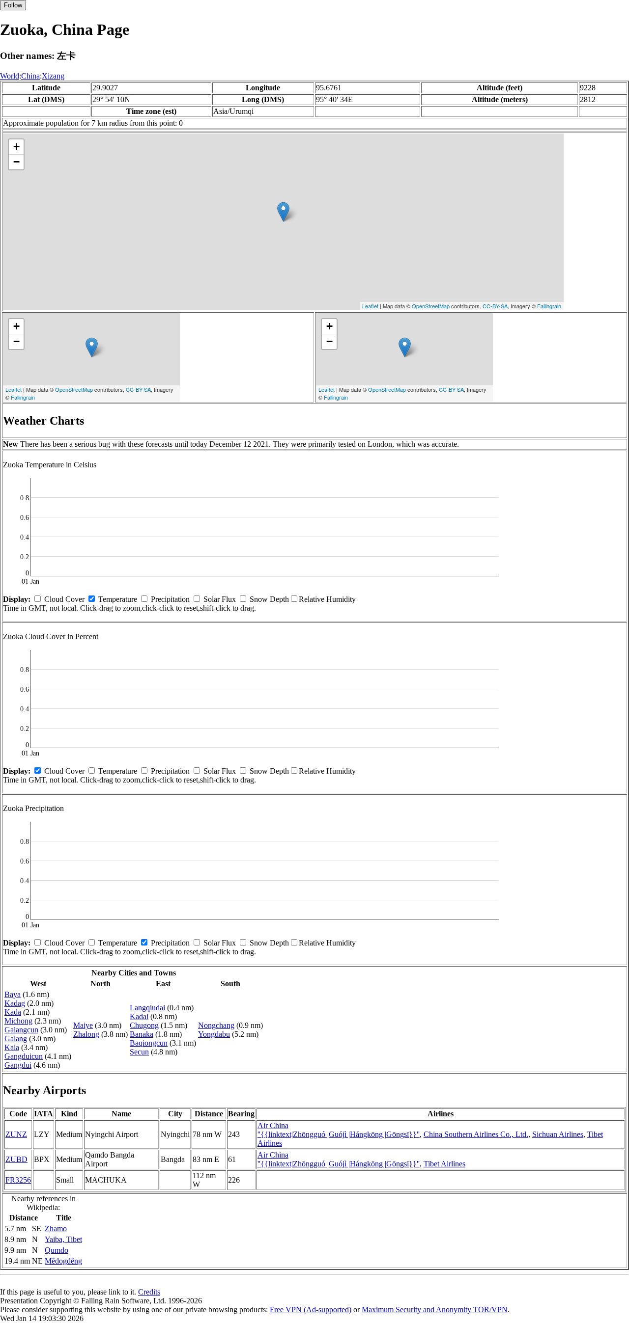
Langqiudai (147, 1007)
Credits (149, 1292)
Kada (12, 1012)
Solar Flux (219, 599)
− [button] (16, 162)
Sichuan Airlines (557, 1134)
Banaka (141, 1034)
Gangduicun (23, 1056)
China (30, 76)
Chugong (144, 1025)
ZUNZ (16, 1134)
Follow (13, 5)
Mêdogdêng (63, 1261)
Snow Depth (269, 599)
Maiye (83, 1025)
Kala (11, 1047)
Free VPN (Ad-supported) (310, 1309)
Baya (12, 994)
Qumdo (56, 1250)
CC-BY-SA (495, 306)
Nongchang (216, 1025)
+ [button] (16, 146)
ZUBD (16, 1159)
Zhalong (86, 1034)
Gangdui (17, 1065)
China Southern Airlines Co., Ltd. (476, 1134)
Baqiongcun (149, 1043)
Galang (15, 1038)
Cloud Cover (64, 599)
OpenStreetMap (431, 306)
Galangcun (21, 1030)
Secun (139, 1052)
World (9, 76)
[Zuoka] (283, 212)
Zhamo (56, 1228)
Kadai (139, 1016)
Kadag (14, 1003)
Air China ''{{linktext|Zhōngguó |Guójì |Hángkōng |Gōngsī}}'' (338, 1129)
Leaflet (370, 306)
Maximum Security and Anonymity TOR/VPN (435, 1309)
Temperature (117, 599)
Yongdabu (214, 1034)
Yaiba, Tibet (63, 1239)
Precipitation (170, 599)
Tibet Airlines (444, 1164)
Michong (18, 1021)
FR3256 (18, 1180)
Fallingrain (549, 306)
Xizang (53, 76)
